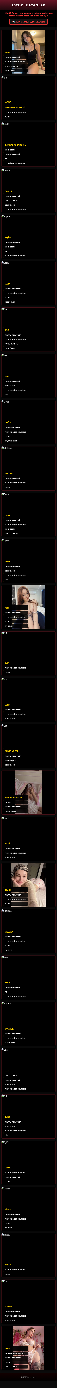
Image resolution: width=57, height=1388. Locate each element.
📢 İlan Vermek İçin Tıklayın (28, 21)
